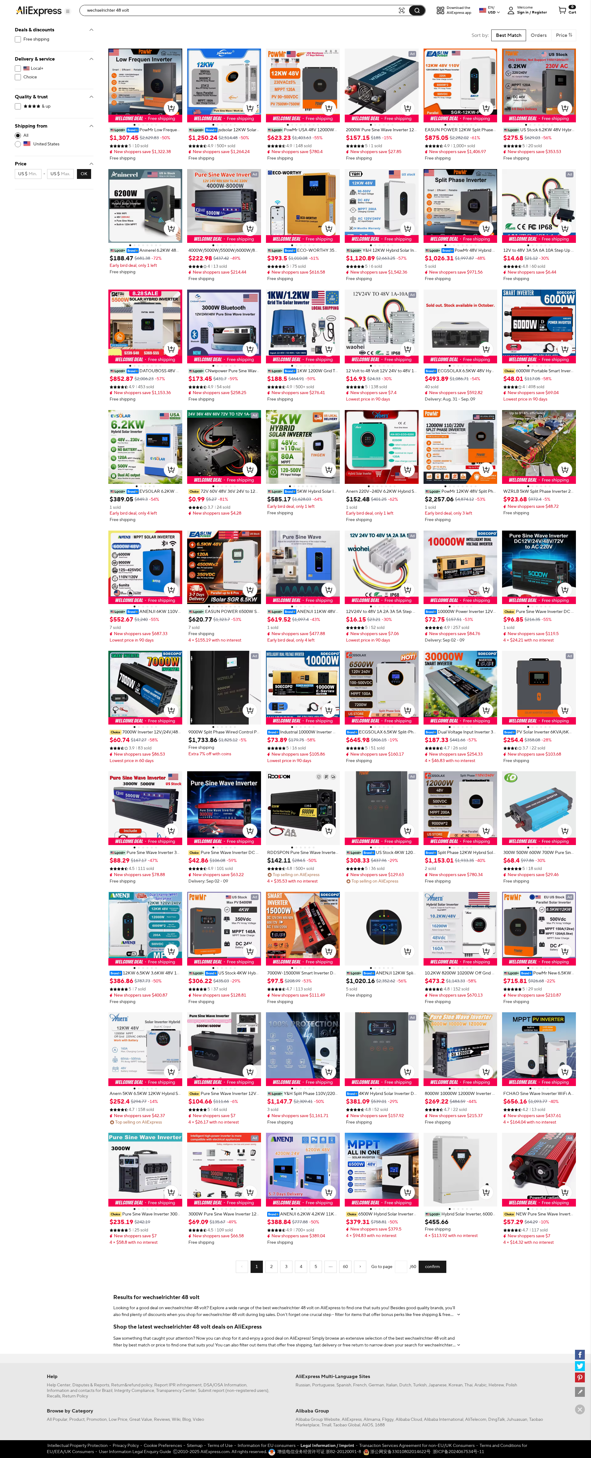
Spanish (343, 1385)
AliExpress (352, 1419)
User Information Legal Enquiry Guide (135, 1452)
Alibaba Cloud (409, 1419)
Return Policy (75, 1396)
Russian (303, 1385)
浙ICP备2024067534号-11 (458, 1452)
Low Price (118, 1419)
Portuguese (323, 1385)
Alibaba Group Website (318, 1419)
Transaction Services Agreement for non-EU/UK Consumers (417, 1445)
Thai (468, 1385)
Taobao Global (346, 1425)
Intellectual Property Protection (77, 1445)
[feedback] (580, 1392)
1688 (380, 1425)
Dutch (405, 1385)
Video (198, 1419)
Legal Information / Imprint (327, 1445)
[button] (67, 11)
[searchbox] (241, 10)
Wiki (176, 1419)
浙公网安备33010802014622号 (400, 1452)
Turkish (420, 1385)
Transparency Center (176, 1390)
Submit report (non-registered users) (233, 1390)
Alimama (372, 1419)
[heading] (145, 130)
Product (77, 1419)
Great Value (140, 1419)
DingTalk (496, 1419)
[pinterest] (580, 1377)
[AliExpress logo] (39, 11)
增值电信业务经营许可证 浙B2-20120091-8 (319, 1452)
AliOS (367, 1425)
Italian (391, 1385)
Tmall (326, 1425)
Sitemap (195, 1445)
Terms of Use (220, 1445)
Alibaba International (443, 1419)
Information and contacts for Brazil (79, 1390)
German (376, 1385)
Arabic (480, 1385)
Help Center (58, 1385)
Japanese (437, 1385)
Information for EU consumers (267, 1445)
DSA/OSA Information (225, 1385)
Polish (511, 1385)
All (25, 135)
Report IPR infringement (178, 1385)
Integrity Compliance (134, 1390)
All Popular (57, 1419)
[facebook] (580, 1355)
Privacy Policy (126, 1445)
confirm (432, 1267)
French (360, 1385)
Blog (186, 1419)
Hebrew (496, 1385)
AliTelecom (475, 1419)
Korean (455, 1385)
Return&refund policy (131, 1385)
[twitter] (580, 1366)
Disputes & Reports (90, 1385)
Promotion (96, 1419)
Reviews (162, 1419)
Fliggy (388, 1419)
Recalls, (54, 1396)
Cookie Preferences (163, 1445)
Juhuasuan (517, 1419)
